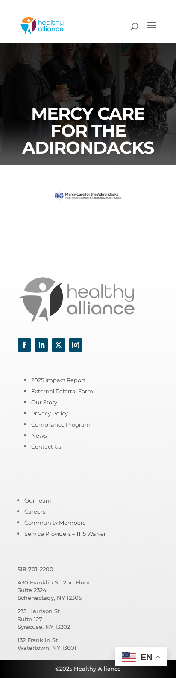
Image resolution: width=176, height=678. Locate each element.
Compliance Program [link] (61, 424)
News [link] (39, 435)
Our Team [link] (38, 500)
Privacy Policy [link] (49, 413)
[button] (151, 31)
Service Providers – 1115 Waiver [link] (65, 533)
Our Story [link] (44, 402)
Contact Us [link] (46, 446)
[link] (41, 25)
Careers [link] (34, 511)
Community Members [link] (54, 522)
